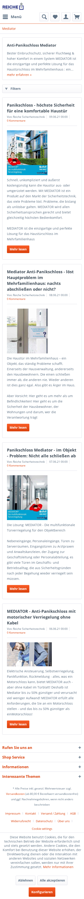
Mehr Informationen (58, 867)
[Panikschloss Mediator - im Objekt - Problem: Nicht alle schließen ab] (42, 497)
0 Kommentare (16, 121)
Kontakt (30, 813)
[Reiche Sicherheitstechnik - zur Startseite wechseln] (13, 6)
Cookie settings (42, 829)
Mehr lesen (18, 249)
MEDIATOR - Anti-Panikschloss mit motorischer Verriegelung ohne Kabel (41, 617)
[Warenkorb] (76, 16)
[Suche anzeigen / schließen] (43, 16)
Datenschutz (44, 821)
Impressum (12, 813)
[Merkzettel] (54, 16)
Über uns (64, 821)
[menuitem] (12, 16)
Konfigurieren (42, 892)
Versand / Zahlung (53, 813)
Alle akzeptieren (52, 880)
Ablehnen (25, 880)
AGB (73, 813)
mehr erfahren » (19, 75)
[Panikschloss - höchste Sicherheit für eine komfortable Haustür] (42, 152)
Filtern (16, 88)
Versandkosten (15, 794)
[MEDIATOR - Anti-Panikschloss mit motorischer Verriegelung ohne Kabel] (42, 654)
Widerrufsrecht (21, 821)
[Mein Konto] (65, 16)
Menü (16, 16)
